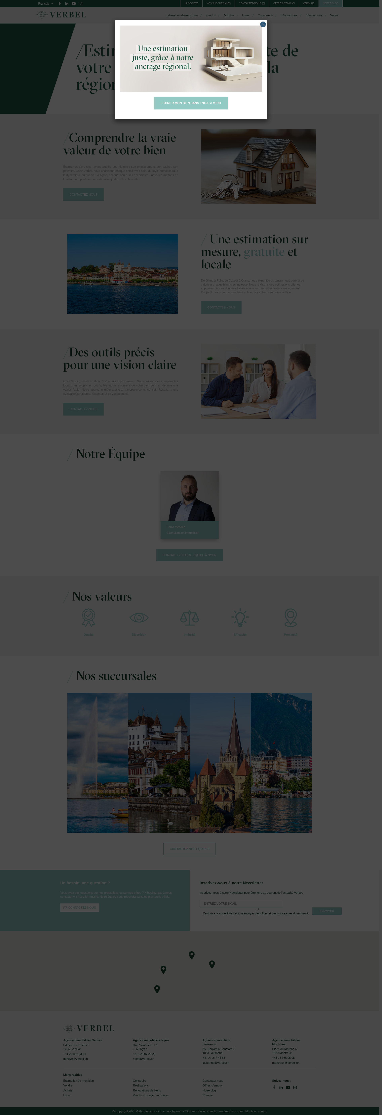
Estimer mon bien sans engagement (191, 103)
